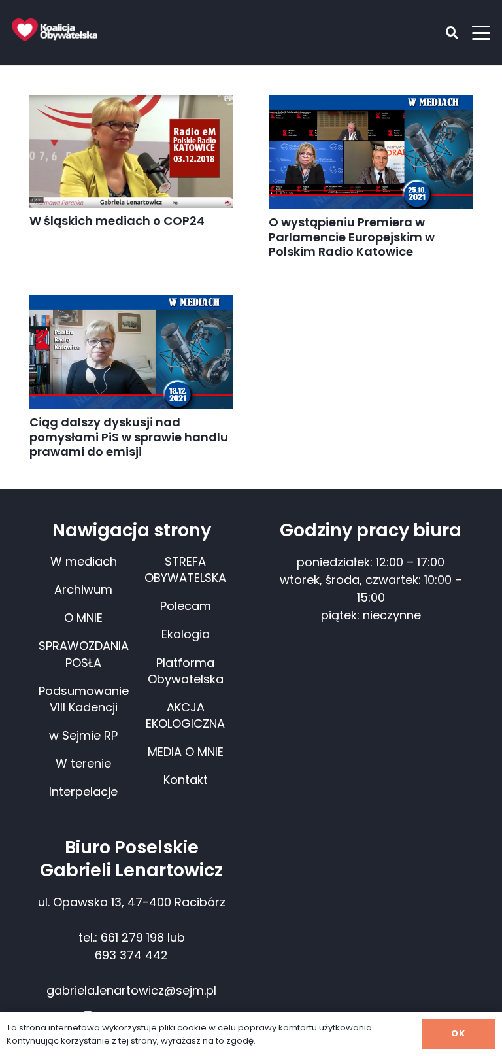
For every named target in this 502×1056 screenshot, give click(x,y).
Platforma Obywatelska (186, 671)
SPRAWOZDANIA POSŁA (84, 654)
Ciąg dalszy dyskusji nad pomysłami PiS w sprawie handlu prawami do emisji (128, 437)
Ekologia (185, 634)
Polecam (185, 606)
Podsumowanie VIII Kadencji (84, 699)
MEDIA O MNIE (186, 751)
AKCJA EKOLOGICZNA (185, 715)
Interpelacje (83, 791)
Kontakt (185, 780)
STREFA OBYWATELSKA (185, 569)
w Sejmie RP (83, 735)
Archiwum (83, 589)
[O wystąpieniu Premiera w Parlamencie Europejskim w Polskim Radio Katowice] (371, 152)
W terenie (83, 763)
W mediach (83, 561)
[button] (442, 32)
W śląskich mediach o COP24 (117, 221)
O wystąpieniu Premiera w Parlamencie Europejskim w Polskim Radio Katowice (352, 237)
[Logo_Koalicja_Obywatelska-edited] (54, 29)
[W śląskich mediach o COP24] (131, 151)
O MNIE (83, 617)
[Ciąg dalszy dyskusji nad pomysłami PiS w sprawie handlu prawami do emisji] (131, 352)
